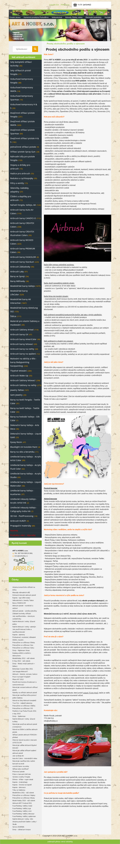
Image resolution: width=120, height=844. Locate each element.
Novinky (14, 530)
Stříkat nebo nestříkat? (20, 769)
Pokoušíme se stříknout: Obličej (23, 706)
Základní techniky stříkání (21, 613)
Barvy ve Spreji (17, 276)
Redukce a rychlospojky (21, 178)
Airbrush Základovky (20, 266)
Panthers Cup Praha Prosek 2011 (24, 711)
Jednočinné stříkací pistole (23, 146)
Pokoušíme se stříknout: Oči (22, 708)
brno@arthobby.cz (21, 556)
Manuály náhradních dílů (21, 592)
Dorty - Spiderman (18, 716)
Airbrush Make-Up (19, 375)
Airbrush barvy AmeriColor (23, 339)
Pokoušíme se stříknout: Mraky (23, 798)
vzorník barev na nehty (20, 766)
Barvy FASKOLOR (19, 603)
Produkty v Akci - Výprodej (23, 535)
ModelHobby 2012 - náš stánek (23, 658)
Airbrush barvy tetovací (21, 344)
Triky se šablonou (18, 790)
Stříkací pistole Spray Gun (22, 151)
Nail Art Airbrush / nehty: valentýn (24, 627)
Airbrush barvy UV (19, 334)
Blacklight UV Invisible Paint (23, 447)
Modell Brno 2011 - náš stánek (23, 793)
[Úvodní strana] (60, 25)
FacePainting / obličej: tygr (21, 808)
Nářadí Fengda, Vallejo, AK (23, 205)
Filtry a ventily (17, 183)
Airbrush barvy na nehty (22, 349)
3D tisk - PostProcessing (21, 516)
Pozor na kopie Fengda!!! (21, 677)
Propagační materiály (20, 525)
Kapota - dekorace (19, 787)
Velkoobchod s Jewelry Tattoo (23, 600)
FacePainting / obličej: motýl (22, 806)
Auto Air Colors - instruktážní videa (24, 758)
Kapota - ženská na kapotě (22, 785)
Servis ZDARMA (18, 827)
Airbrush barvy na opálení (23, 353)
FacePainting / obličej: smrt (21, 811)
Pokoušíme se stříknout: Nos (22, 645)
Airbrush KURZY (18, 520)
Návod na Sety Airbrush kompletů (24, 700)
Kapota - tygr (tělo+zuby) (21, 598)
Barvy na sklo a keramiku (22, 451)
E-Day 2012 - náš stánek (21, 661)
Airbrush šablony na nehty (23, 385)
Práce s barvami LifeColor (21, 774)
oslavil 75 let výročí (90, 693)
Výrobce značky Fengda (21, 777)
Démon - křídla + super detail (22, 779)
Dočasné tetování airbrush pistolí (24, 595)
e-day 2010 (16, 714)
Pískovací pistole (18, 771)
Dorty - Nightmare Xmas (21, 650)
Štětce (13, 316)
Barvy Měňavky (17, 281)
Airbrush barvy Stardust (22, 261)
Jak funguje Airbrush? (20, 671)
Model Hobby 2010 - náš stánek (23, 800)
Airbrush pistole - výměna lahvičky (24, 611)
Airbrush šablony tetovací (22, 380)
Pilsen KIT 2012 (18, 679)
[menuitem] (15, 17)
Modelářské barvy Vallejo (22, 286)
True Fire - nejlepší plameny (22, 703)
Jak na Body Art (18, 756)
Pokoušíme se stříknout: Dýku (23, 648)
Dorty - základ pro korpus (21, 829)
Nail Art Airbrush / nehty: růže (22, 819)
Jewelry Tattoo (17, 390)
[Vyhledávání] (35, 49)
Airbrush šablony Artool (22, 329)
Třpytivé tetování (18, 370)
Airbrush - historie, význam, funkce (24, 674)
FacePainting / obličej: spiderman (24, 816)
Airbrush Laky (17, 271)
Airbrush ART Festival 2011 (22, 803)
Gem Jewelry (16, 394)
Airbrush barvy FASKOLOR (23, 257)
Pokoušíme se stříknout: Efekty (23, 642)
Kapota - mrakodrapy (20, 782)
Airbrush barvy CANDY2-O (23, 218)
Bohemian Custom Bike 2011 (22, 669)
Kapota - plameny (18, 634)
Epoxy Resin (16, 442)
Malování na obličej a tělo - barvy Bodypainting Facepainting (23, 362)
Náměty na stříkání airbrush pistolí (24, 692)
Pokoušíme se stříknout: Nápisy (23, 795)
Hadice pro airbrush (20, 173)
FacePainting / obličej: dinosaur (23, 814)
